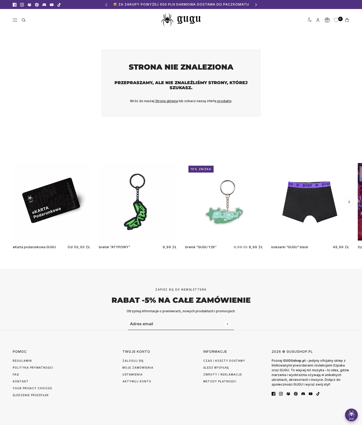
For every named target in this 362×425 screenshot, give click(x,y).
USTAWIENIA (132, 374)
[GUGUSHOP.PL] (181, 19)
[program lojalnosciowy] (327, 19)
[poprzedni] (106, 5)
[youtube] (52, 4)
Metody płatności (219, 381)
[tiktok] (59, 4)
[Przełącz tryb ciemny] (308, 19)
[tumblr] (29, 4)
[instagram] (22, 4)
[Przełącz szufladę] (15, 20)
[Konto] (318, 20)
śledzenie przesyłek (31, 395)
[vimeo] (44, 4)
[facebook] (15, 4)
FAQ (16, 374)
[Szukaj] (23, 20)
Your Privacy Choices (32, 388)
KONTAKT (21, 381)
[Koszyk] (347, 20)
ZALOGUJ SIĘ (133, 360)
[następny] (256, 5)
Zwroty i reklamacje (222, 374)
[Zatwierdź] (227, 323)
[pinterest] (37, 4)
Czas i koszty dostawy (224, 360)
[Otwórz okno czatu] (351, 415)
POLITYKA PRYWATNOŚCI (33, 367)
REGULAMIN (22, 360)
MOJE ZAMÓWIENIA (137, 367)
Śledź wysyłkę (216, 367)
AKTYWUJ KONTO (136, 381)
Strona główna (166, 101)
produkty (224, 101)
